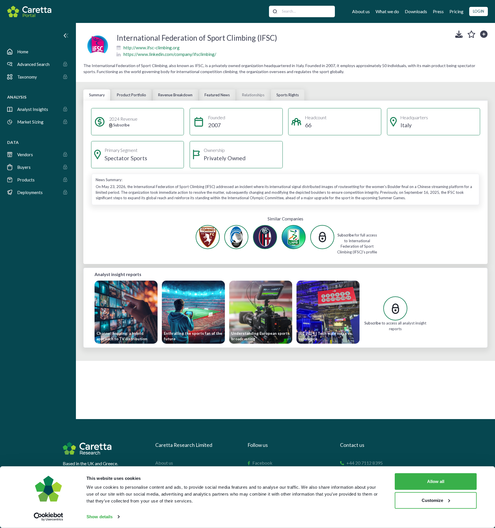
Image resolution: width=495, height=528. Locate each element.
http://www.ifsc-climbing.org (151, 47)
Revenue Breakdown (175, 95)
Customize (432, 500)
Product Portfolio (131, 95)
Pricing (456, 11)
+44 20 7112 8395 (364, 463)
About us (361, 11)
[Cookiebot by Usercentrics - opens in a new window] (48, 517)
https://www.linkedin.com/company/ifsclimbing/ (169, 54)
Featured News (217, 95)
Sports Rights (287, 95)
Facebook (262, 463)
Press (438, 11)
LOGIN (478, 11)
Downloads (416, 11)
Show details (100, 516)
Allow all (435, 481)
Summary (97, 95)
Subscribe (345, 235)
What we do (387, 11)
